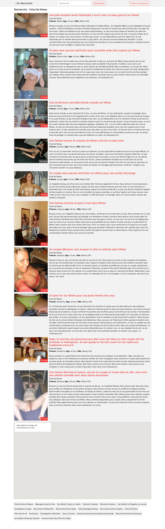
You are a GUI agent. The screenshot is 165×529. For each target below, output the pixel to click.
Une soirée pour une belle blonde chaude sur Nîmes (80, 102)
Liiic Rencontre (23, 3)
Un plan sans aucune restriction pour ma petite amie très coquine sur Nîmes (94, 50)
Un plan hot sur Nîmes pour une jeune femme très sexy (82, 295)
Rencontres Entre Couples (111, 509)
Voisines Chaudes (90, 504)
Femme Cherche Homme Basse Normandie (95, 513)
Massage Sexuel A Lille (45, 504)
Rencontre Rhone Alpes (66, 509)
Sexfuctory (33, 513)
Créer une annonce (139, 3)
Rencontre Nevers (108, 504)
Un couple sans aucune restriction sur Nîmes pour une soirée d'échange (92, 173)
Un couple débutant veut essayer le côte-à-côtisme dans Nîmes (87, 249)
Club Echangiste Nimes (88, 509)
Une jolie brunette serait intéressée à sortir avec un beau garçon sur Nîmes (94, 15)
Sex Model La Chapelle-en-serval (132, 504)
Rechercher (99, 3)
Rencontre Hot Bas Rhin (43, 509)
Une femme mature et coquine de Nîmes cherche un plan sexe (86, 140)
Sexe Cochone (68, 513)
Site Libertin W (20, 513)
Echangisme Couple (22, 509)
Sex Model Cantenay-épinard (26, 518)
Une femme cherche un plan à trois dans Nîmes (77, 203)
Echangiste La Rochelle (50, 513)
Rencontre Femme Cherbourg (128, 513)
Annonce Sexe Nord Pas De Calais (56, 518)
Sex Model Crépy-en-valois (69, 504)
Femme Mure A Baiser (23, 504)
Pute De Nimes (131, 509)
